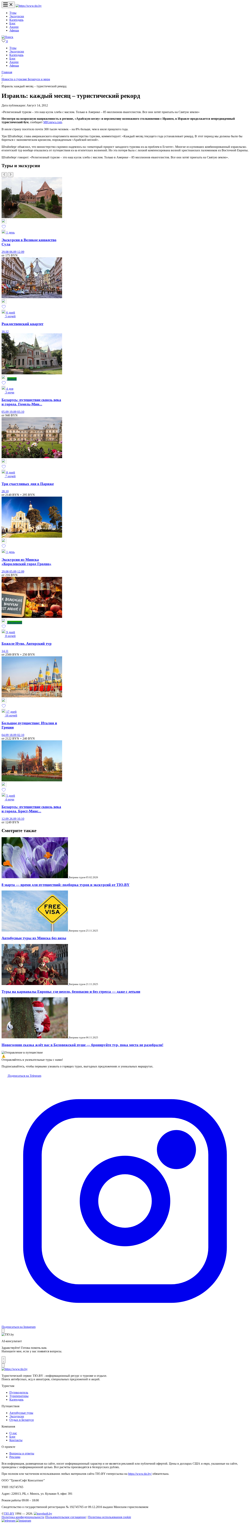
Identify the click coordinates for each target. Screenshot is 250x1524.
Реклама (14, 1457)
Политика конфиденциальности (23, 1517)
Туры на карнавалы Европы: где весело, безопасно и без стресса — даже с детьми (71, 992)
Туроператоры (19, 1396)
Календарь (16, 19)
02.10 (20, 735)
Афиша (14, 30)
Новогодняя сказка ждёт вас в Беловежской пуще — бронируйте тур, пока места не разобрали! (82, 1045)
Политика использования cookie (109, 1517)
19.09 (13, 411)
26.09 (13, 818)
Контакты (15, 1440)
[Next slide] (10, 174)
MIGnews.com (52, 122)
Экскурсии (16, 16)
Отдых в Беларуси (21, 1419)
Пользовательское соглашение (66, 1517)
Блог (12, 23)
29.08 (5, 251)
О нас (13, 1433)
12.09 (20, 251)
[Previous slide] (4, 174)
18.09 (13, 735)
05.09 (5, 411)
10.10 (20, 818)
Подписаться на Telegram (24, 1075)
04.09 (5, 735)
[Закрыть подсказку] (3, 1331)
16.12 (5, 331)
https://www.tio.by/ (140, 1473)
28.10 (5, 491)
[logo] (29, 5)
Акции (14, 27)
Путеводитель (18, 1392)
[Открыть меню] (8, 5)
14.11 (5, 651)
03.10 (20, 411)
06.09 (13, 251)
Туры (12, 12)
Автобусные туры (21, 1412)
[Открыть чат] (3, 1359)
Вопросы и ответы (21, 1453)
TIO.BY (9, 1513)
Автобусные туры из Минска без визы (34, 938)
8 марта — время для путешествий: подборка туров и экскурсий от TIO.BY (65, 885)
